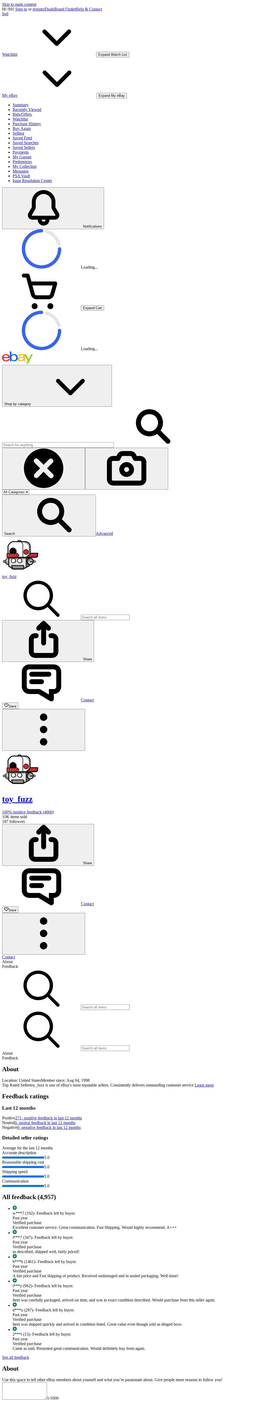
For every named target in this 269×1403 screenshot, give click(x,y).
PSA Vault (21, 176)
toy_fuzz (9, 576)
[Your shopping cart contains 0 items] (41, 307)
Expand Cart (92, 308)
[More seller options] (43, 730)
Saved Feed (22, 138)
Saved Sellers (24, 147)
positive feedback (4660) (28, 812)
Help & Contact (89, 9)
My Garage (22, 157)
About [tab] (7, 961)
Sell (5, 14)
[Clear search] (43, 469)
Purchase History (27, 124)
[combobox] (58, 445)
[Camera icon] (126, 469)
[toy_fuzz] (20, 572)
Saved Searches (26, 142)
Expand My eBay (112, 96)
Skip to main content (19, 4)
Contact (8, 957)
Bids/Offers (22, 114)
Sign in (21, 9)
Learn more (204, 1085)
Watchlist (20, 119)
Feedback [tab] (10, 966)
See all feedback (15, 1357)
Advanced (104, 533)
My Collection (25, 166)
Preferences (22, 161)
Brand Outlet (65, 9)
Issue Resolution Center (32, 180)
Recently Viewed (27, 109)
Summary (21, 105)
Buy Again (22, 128)
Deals (49, 9)
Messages (21, 171)
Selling (18, 133)
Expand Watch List (112, 55)
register (39, 9)
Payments (21, 152)
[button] (49, 515)
